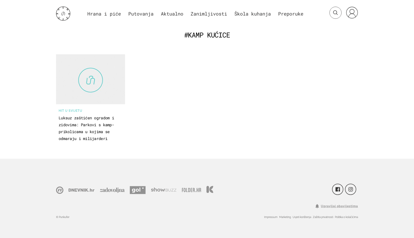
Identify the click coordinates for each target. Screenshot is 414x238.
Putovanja (141, 14)
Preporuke (290, 14)
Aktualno (172, 14)
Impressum (271, 217)
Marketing (285, 217)
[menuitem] (352, 12)
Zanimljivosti (209, 14)
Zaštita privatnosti (323, 217)
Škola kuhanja (252, 14)
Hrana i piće (104, 14)
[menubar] (352, 12)
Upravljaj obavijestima (339, 206)
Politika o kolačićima (346, 217)
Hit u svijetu (70, 110)
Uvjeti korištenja (302, 217)
